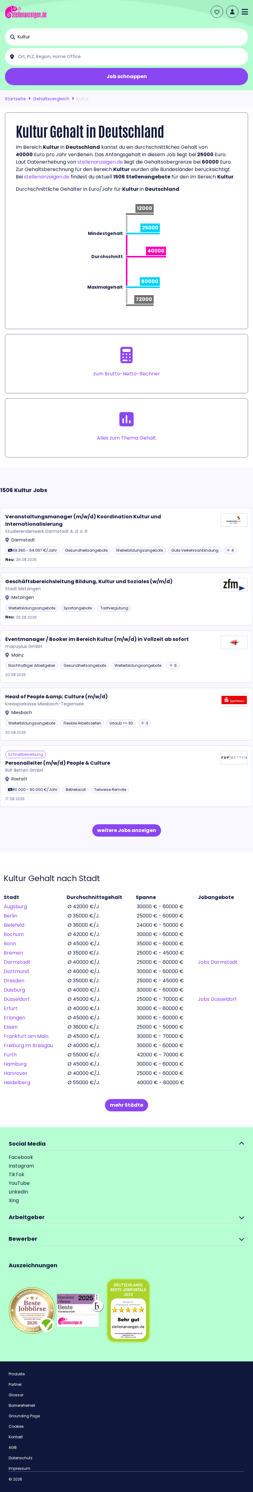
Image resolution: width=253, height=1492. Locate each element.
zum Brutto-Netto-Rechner (126, 373)
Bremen (13, 952)
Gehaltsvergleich (51, 99)
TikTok (16, 1174)
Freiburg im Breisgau (28, 1045)
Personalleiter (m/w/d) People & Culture (57, 763)
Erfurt (11, 1008)
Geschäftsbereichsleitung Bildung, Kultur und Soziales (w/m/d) (88, 581)
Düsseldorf (17, 999)
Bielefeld (14, 925)
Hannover (15, 1073)
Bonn (10, 943)
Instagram (21, 1165)
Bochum (14, 934)
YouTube (19, 1183)
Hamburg (15, 1064)
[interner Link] (26, 12)
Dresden (14, 980)
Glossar (16, 1395)
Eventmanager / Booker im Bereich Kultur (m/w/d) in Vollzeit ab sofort (97, 639)
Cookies (16, 1426)
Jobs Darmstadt (218, 962)
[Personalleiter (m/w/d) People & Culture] (126, 776)
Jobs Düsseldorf (217, 999)
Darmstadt (17, 962)
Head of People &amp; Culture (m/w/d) (56, 696)
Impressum (19, 1468)
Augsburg (15, 906)
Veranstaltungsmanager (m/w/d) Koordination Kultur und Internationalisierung (83, 520)
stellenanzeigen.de (100, 161)
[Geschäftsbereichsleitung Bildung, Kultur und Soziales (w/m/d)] (126, 599)
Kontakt (16, 1437)
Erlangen (14, 1017)
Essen (11, 1026)
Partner (15, 1384)
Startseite (15, 99)
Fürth (10, 1054)
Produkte (17, 1374)
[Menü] (245, 11)
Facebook (21, 1157)
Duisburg (14, 989)
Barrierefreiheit (22, 1405)
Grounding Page (24, 1416)
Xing (14, 1200)
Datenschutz (20, 1458)
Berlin (10, 915)
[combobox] (131, 37)
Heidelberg (17, 1082)
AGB (13, 1447)
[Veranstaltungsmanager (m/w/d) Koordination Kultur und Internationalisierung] (126, 538)
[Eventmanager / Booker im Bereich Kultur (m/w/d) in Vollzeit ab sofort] (126, 657)
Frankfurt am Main (26, 1036)
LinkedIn (18, 1191)
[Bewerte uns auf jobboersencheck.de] (32, 1310)
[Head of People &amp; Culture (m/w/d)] (126, 714)
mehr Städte (126, 1105)
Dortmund (16, 971)
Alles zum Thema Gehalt (126, 437)
